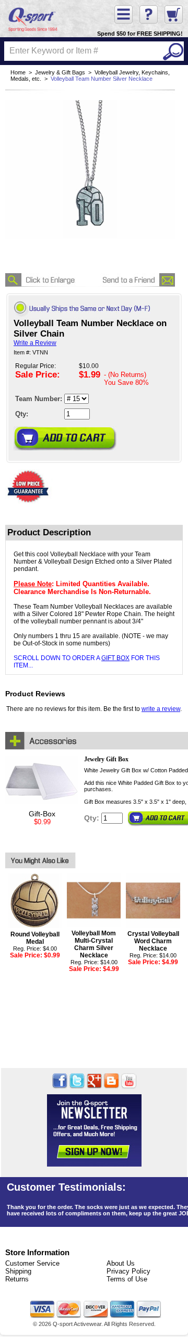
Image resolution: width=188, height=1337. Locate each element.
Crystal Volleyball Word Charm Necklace (153, 941)
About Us (121, 1263)
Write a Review (35, 343)
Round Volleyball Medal (35, 938)
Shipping (18, 1271)
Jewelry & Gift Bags (60, 72)
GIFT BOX (115, 658)
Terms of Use (127, 1279)
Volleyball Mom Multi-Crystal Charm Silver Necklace (94, 944)
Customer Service (32, 1263)
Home (18, 72)
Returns (17, 1279)
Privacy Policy (128, 1271)
